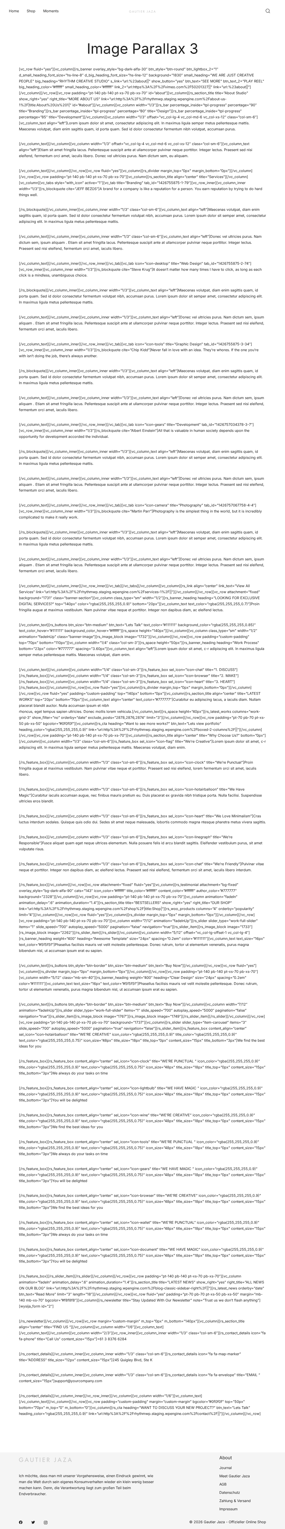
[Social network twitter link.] (33, 1522)
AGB (222, 1484)
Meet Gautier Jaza (234, 1476)
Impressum (228, 1509)
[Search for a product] (268, 11)
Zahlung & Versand (235, 1500)
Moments (51, 11)
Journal (225, 1467)
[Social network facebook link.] (20, 1522)
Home (14, 11)
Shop (31, 11)
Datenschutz (229, 1492)
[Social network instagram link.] (45, 1522)
